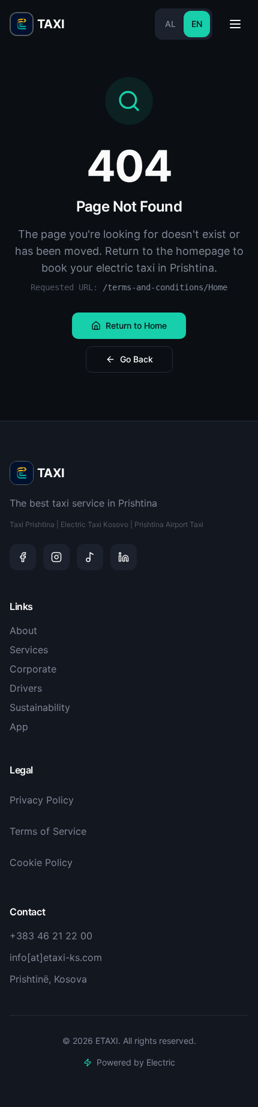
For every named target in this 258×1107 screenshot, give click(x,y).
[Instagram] (56, 557)
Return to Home (136, 325)
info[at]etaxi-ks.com (56, 957)
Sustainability (40, 707)
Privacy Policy (42, 800)
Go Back (136, 359)
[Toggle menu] (235, 24)
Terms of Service (48, 831)
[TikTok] (90, 557)
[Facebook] (23, 557)
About (23, 630)
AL (170, 24)
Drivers (26, 688)
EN (196, 24)
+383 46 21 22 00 (51, 936)
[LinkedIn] (123, 557)
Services (29, 650)
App (19, 727)
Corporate (33, 669)
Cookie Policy (41, 862)
